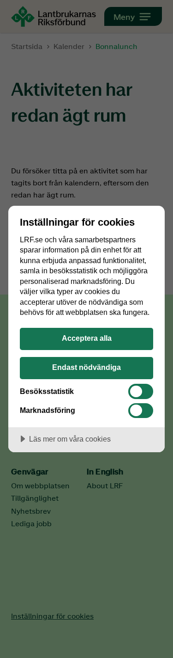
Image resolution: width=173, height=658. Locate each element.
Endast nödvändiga (86, 367)
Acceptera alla (87, 338)
